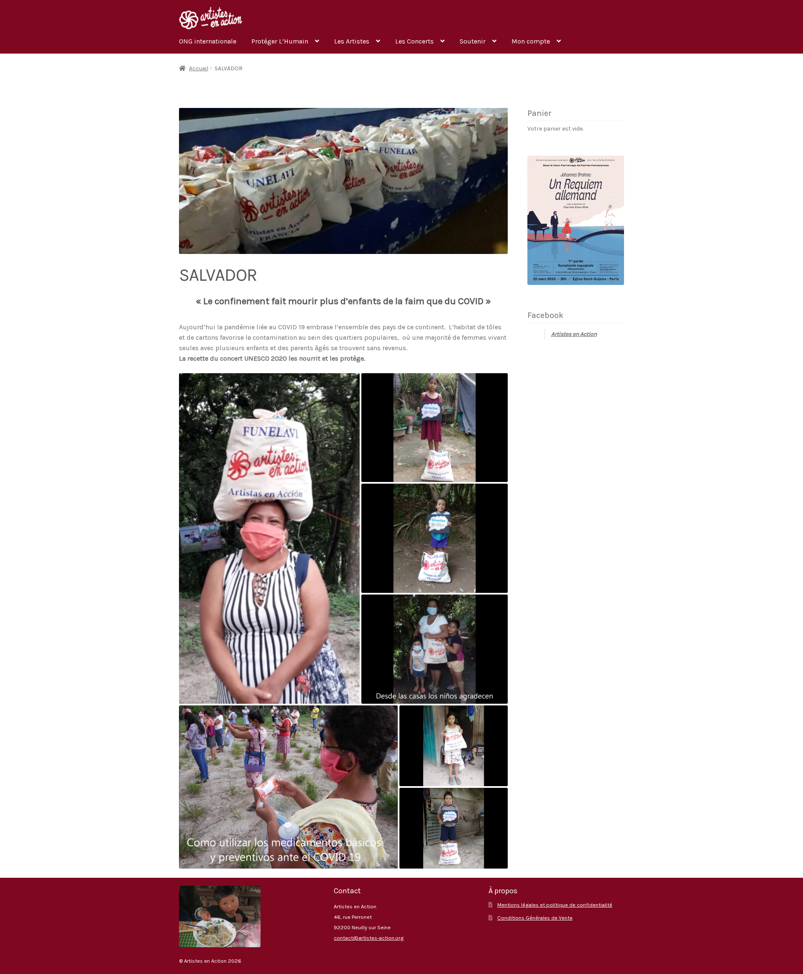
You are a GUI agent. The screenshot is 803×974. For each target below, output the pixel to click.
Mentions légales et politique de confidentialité (554, 905)
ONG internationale (207, 41)
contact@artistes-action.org (369, 938)
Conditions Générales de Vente (535, 918)
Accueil (198, 68)
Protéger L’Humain (279, 41)
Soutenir (473, 41)
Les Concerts (414, 41)
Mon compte (530, 41)
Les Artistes (351, 41)
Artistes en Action (574, 334)
